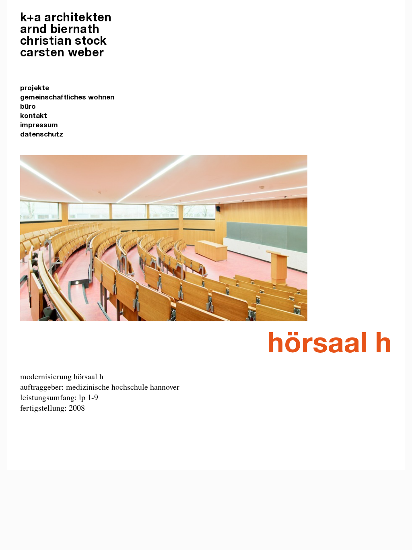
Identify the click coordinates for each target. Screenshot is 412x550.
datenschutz (41, 135)
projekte (34, 88)
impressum (39, 125)
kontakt (33, 116)
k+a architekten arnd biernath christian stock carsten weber (66, 36)
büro (28, 107)
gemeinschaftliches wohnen (67, 98)
